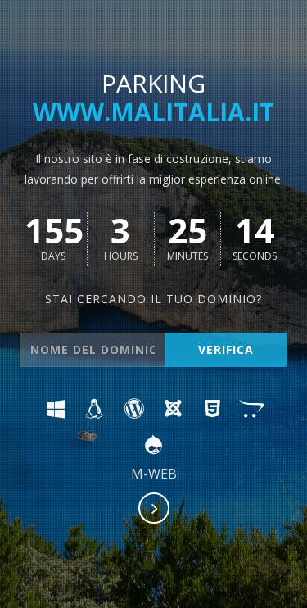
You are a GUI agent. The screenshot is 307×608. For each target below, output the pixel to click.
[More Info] (154, 510)
